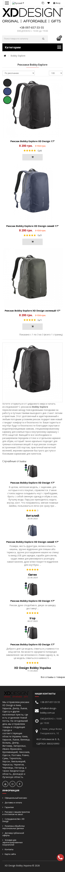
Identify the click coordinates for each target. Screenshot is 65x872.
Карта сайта (10, 854)
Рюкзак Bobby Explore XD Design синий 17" (32, 225)
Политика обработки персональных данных (13, 827)
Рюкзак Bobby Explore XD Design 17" (32, 141)
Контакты (9, 849)
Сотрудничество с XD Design (13, 820)
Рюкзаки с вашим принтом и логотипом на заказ (16, 813)
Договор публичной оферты (13, 834)
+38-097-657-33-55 (32, 27)
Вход (57, 3)
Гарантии (9, 807)
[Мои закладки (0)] (48, 3)
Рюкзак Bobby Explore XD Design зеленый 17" (32, 310)
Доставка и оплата (13, 802)
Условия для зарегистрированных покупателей (12, 842)
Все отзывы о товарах (53, 677)
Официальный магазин (16, 798)
